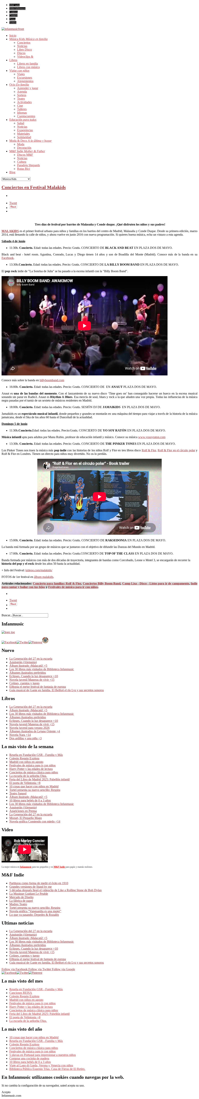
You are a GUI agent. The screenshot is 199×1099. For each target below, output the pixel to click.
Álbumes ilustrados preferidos (27, 672)
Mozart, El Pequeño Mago (25, 818)
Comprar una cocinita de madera (29, 1058)
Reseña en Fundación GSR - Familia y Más (36, 754)
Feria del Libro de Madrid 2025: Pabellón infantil (39, 779)
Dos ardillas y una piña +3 (25, 738)
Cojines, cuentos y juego (24, 683)
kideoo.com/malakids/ (38, 570)
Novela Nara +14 (20, 734)
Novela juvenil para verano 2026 (29, 727)
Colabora (13, 12)
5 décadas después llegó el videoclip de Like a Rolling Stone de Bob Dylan (55, 890)
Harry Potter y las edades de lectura (31, 769)
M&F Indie (59, 867)
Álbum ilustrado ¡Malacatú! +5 (28, 665)
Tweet (13, 203)
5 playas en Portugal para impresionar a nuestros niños (42, 1055)
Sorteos (12, 22)
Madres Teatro (18, 904)
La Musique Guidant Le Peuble (28, 893)
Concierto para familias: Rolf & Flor (57, 583)
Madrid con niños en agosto (26, 761)
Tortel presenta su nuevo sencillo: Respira (34, 790)
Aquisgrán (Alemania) (23, 662)
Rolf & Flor (149, 450)
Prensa (12, 19)
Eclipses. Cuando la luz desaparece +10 (33, 676)
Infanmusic (25, 867)
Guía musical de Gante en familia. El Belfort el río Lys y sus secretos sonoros (56, 690)
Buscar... (7, 615)
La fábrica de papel (21, 900)
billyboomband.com (52, 380)
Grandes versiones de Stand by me (30, 886)
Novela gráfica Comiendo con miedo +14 (34, 821)
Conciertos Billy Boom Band (101, 583)
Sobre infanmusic (17, 8)
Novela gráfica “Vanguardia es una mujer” (35, 911)
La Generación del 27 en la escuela (30, 658)
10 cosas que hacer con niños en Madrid (33, 786)
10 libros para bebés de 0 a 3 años (30, 800)
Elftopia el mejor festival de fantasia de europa (37, 686)
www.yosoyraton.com (151, 437)
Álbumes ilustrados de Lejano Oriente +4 (34, 731)
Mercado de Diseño (21, 897)
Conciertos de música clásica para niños (33, 772)
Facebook (8, 258)
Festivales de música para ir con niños (73, 587)
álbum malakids (43, 577)
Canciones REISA (20, 992)
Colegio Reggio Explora (24, 758)
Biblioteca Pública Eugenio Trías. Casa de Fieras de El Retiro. (47, 1069)
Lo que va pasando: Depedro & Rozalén (34, 914)
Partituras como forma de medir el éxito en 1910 (38, 883)
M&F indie (14, 5)
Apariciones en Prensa (23, 811)
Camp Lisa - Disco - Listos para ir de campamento (155, 583)
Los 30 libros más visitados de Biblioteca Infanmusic (41, 669)
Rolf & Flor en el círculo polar (176, 450)
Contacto (13, 15)
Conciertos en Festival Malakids (34, 187)
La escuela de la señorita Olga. (28, 776)
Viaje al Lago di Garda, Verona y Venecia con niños (41, 1065)
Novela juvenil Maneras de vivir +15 (31, 679)
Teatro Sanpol (17, 793)
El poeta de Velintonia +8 (24, 783)
